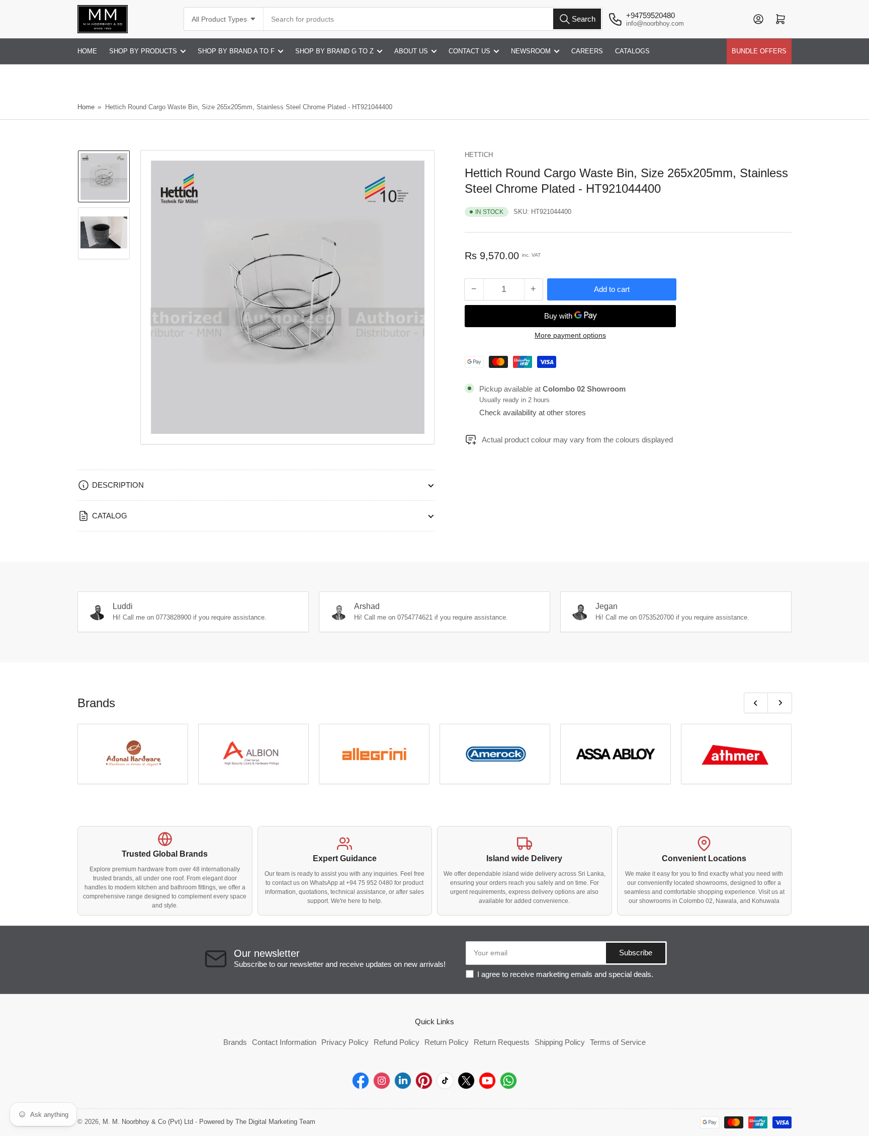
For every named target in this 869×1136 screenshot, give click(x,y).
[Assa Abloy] (615, 754)
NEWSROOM (531, 51)
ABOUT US (411, 51)
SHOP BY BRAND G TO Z (334, 51)
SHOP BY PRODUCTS (143, 51)
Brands (235, 1042)
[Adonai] (132, 754)
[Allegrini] (374, 754)
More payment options (570, 335)
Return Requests (502, 1042)
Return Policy (446, 1042)
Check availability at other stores (532, 412)
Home (86, 107)
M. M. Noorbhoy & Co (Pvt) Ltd (148, 1121)
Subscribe (635, 952)
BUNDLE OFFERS (759, 51)
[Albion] (253, 754)
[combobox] (433, 19)
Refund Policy (396, 1042)
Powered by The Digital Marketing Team (257, 1121)
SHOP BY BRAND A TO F (236, 51)
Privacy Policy (345, 1042)
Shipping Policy (560, 1042)
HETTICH (479, 155)
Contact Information (284, 1042)
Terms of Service (618, 1042)
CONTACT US (469, 51)
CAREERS (587, 51)
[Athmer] (736, 754)
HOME (87, 51)
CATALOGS (632, 51)
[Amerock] (495, 754)
